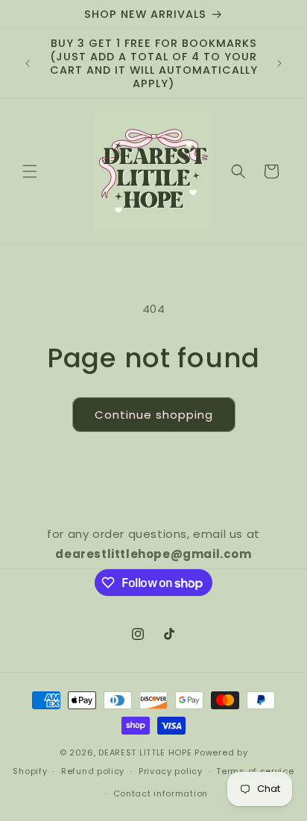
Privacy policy (171, 771)
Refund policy (92, 771)
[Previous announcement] (27, 63)
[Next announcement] (279, 63)
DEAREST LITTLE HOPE (145, 752)
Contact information (160, 793)
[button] (29, 171)
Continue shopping (154, 414)
